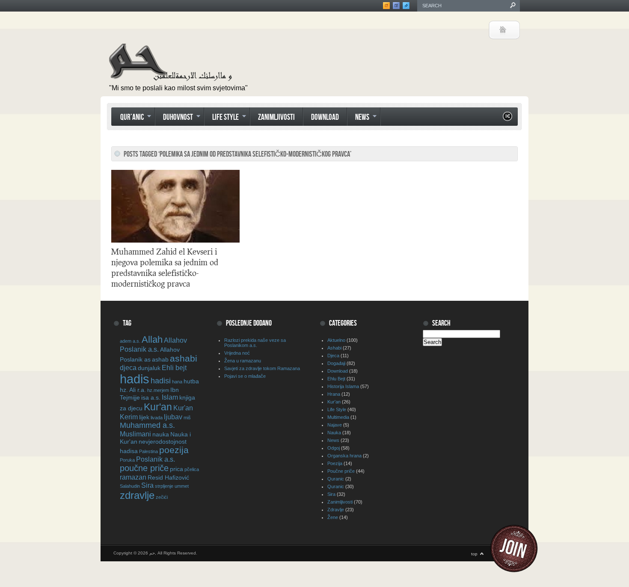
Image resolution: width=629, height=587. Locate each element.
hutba (191, 381)
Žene (332, 517)
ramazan (133, 477)
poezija (174, 450)
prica (176, 468)
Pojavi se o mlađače (245, 376)
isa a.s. (150, 397)
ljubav (173, 417)
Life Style (221, 118)
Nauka (334, 432)
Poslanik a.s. (155, 459)
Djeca (333, 355)
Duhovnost (174, 118)
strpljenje (164, 486)
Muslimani (135, 434)
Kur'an (158, 406)
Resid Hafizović (168, 477)
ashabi (183, 358)
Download (325, 117)
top (474, 553)
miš (187, 417)
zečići (162, 497)
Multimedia (338, 417)
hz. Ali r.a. (133, 389)
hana (177, 381)
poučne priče (144, 468)
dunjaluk (149, 368)
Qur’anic (128, 118)
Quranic (335, 478)
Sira (147, 485)
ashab (160, 359)
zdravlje (137, 495)
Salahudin (130, 486)
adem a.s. (130, 341)
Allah (152, 339)
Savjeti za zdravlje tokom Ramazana (262, 368)
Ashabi (334, 347)
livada (157, 417)
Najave (334, 424)
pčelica (191, 469)
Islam (170, 397)
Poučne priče (341, 471)
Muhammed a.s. (147, 425)
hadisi (161, 381)
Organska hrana (344, 455)
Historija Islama (343, 386)
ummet (182, 486)
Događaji (336, 363)
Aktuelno (336, 340)
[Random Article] (507, 118)
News (358, 118)
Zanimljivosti (276, 117)
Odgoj (333, 448)
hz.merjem (158, 390)
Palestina (148, 451)
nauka (160, 434)
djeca (128, 367)
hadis (134, 379)
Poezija (334, 463)
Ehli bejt (174, 367)
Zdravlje (335, 509)
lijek (144, 417)
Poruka (127, 459)
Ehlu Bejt (336, 378)
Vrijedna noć (237, 353)
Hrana (333, 394)
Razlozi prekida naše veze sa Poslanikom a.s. (255, 343)
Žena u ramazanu (242, 360)
